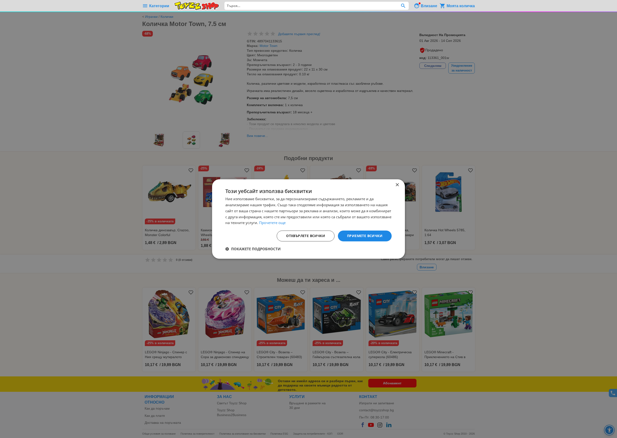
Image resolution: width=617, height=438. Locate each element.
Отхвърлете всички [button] (305, 235)
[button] (253, 248)
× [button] (397, 185)
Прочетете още (272, 222)
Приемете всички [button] (364, 235)
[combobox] (316, 5)
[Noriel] (196, 6)
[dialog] (308, 219)
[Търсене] (403, 5)
